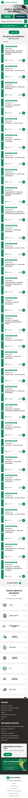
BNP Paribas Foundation (8, 728)
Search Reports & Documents (8, 714)
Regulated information (7, 705)
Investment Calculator (7, 710)
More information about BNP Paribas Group (13, 726)
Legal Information (14, 786)
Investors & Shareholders (11, 2)
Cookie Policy (14, 788)
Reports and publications (7, 17)
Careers (3, 731)
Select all (5, 41)
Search (25, 21)
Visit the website (11, 768)
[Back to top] (25, 698)
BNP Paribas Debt (21, 16)
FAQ (2, 719)
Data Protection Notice (14, 793)
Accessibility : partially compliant (14, 790)
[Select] (2, 53)
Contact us (4, 717)
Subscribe (7, 754)
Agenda (3, 712)
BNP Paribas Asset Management (10, 738)
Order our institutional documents (10, 708)
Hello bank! (4, 740)
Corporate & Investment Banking (10, 735)
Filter (12, 32)
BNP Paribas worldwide (7, 733)
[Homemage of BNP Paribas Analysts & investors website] (14, 777)
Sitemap (14, 783)
